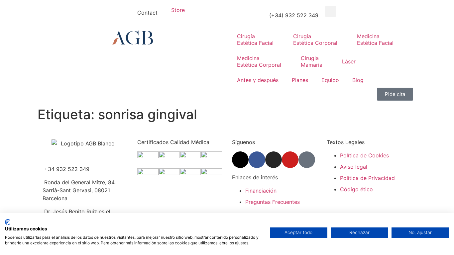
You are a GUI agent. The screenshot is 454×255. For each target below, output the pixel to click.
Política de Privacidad (367, 178)
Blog (358, 80)
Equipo (330, 80)
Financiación (261, 190)
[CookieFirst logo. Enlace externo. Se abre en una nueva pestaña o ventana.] (7, 222)
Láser (349, 61)
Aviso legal (353, 166)
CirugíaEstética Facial (255, 39)
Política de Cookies (364, 155)
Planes (300, 80)
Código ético (356, 189)
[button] (330, 11)
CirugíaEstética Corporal (315, 39)
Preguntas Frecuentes (272, 202)
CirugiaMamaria (311, 61)
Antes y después (258, 80)
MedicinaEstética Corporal (259, 61)
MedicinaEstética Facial (375, 39)
